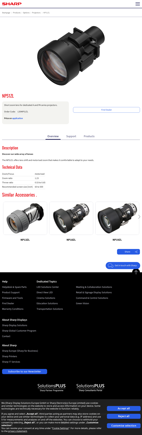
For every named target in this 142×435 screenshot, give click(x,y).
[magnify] (71, 55)
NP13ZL (25, 240)
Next (139, 219)
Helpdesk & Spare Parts (14, 287)
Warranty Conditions (12, 309)
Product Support (11, 292)
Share (127, 251)
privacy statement (17, 431)
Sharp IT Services (11, 362)
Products (89, 136)
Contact (6, 336)
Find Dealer (106, 109)
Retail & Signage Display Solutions (94, 292)
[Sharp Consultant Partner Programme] (90, 388)
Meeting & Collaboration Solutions (94, 287)
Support (71, 136)
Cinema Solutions (46, 298)
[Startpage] (11, 3)
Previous (3, 219)
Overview (53, 136)
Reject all (124, 416)
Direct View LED (45, 292)
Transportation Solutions (50, 309)
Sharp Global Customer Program (19, 330)
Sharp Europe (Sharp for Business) (20, 351)
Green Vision (82, 303)
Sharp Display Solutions (14, 325)
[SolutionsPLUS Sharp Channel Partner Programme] (51, 388)
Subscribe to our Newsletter (24, 371)
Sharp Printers (9, 356)
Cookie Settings (60, 428)
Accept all (124, 408)
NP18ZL (71, 240)
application (17, 118)
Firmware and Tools (12, 298)
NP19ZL (117, 240)
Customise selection (123, 425)
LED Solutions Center (48, 287)
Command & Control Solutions (92, 298)
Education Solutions (47, 303)
